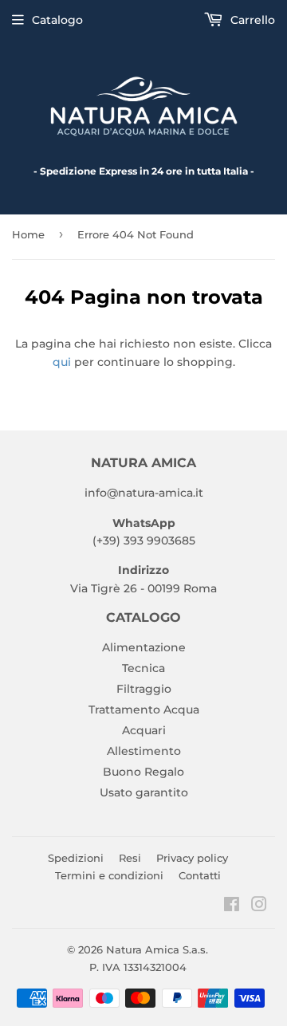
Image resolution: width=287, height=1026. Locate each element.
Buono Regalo (143, 772)
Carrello (251, 20)
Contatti (200, 875)
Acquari (144, 730)
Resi (130, 857)
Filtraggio (143, 689)
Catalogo (57, 20)
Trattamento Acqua (143, 709)
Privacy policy (192, 857)
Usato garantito (144, 792)
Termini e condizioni (109, 875)
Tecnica (143, 668)
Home (28, 234)
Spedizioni (76, 857)
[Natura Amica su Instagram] (259, 906)
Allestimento (144, 751)
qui (62, 362)
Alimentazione (144, 647)
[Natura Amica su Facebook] (231, 906)
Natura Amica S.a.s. (157, 949)
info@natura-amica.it (144, 492)
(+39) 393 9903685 (143, 540)
